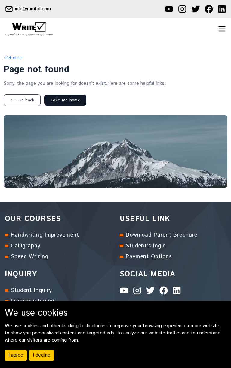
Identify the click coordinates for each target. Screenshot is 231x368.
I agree (15, 355)
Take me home (65, 100)
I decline (41, 355)
